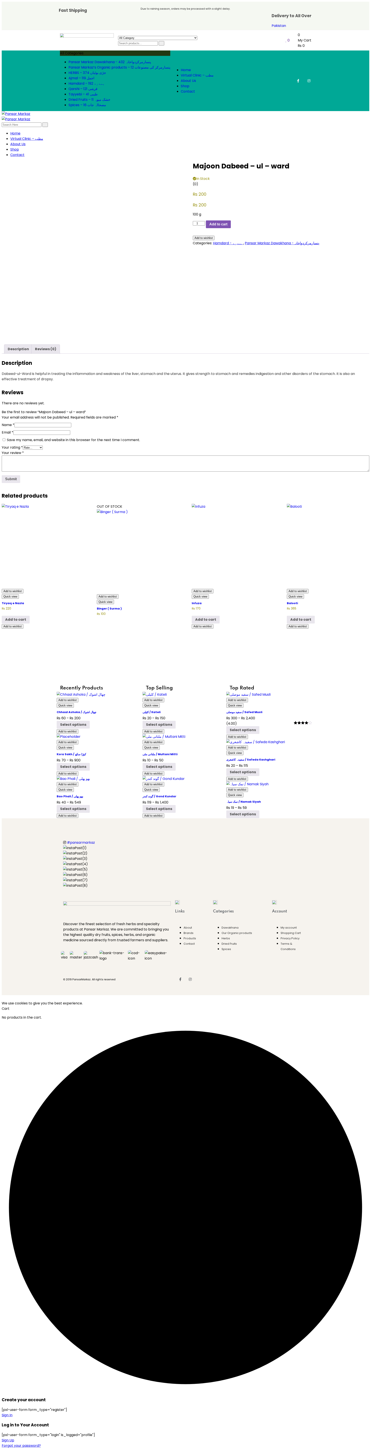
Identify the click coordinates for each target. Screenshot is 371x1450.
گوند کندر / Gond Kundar (159, 796)
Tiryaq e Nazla (13, 603)
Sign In (7, 1415)
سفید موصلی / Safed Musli (244, 712)
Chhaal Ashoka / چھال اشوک (76, 712)
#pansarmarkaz (81, 842)
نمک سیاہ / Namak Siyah (243, 802)
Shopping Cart (291, 933)
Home (186, 69)
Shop (185, 86)
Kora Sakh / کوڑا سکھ (71, 754)
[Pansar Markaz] (16, 113)
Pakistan (279, 25)
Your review (13, 452)
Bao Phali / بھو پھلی (70, 796)
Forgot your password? (21, 1445)
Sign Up (8, 1440)
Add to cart (218, 224)
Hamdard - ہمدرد (228, 243)
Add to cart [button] (15, 619)
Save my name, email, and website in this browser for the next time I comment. (73, 439)
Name (8, 424)
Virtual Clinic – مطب (197, 75)
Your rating (12, 447)
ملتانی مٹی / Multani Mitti (160, 754)
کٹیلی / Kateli (152, 712)
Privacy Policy (290, 938)
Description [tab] (18, 349)
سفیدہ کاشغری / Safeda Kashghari (250, 760)
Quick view (10, 596)
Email (7, 432)
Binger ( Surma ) (109, 609)
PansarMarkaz (81, 979)
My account (289, 928)
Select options (73, 724)
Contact (188, 91)
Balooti (292, 603)
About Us (188, 80)
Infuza (197, 603)
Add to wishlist (204, 238)
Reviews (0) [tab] (45, 349)
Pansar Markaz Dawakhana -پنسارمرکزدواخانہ (282, 243)
